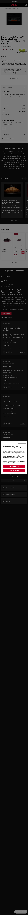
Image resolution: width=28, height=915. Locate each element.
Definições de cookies (14, 466)
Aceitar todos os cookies (14, 470)
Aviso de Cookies (22, 461)
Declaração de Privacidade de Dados (9, 462)
